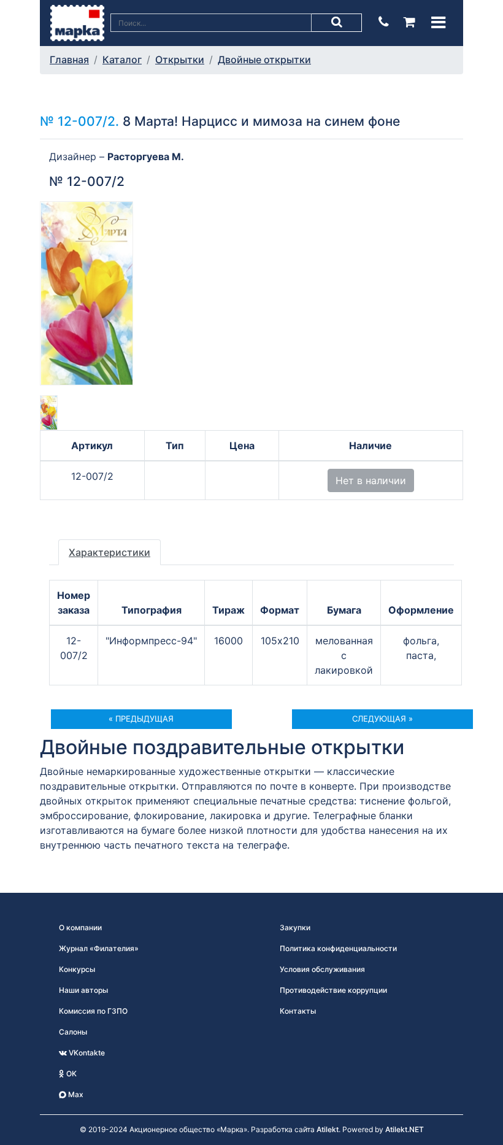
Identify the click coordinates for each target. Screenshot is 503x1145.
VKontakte (86, 1052)
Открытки (179, 59)
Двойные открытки (264, 59)
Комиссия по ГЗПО (93, 1011)
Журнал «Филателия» (99, 948)
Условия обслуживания (322, 969)
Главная (69, 59)
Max (74, 1094)
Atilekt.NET (404, 1129)
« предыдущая (141, 718)
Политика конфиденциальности (338, 948)
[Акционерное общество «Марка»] (77, 22)
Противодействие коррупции (333, 990)
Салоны (73, 1031)
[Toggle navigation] (438, 22)
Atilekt (328, 1129)
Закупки (295, 927)
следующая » (382, 718)
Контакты (298, 1011)
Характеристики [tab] (109, 552)
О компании (80, 927)
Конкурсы (77, 969)
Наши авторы (83, 990)
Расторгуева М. (145, 156)
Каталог (122, 59)
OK (70, 1073)
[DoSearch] (337, 22)
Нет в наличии (371, 480)
